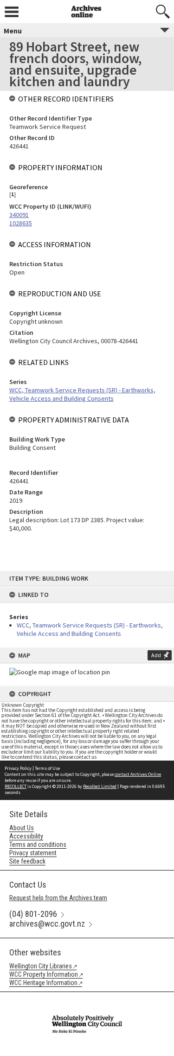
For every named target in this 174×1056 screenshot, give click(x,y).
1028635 (20, 223)
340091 (19, 215)
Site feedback (27, 861)
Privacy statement (33, 853)
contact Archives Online (138, 774)
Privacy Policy (18, 768)
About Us (21, 828)
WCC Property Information (43, 974)
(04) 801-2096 (33, 914)
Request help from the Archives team (58, 898)
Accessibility (26, 836)
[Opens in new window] (87, 998)
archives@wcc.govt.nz (47, 923)
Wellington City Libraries (40, 966)
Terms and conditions (37, 844)
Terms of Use (47, 768)
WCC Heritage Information (43, 982)
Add (156, 655)
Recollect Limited (99, 786)
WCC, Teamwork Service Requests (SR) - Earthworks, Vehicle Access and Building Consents (90, 629)
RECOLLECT (15, 786)
